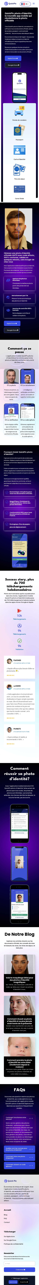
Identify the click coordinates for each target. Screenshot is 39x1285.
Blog (5, 1215)
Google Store (13, 65)
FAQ (5, 1218)
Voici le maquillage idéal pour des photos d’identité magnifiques (19, 980)
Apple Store (12, 58)
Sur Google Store (10, 1240)
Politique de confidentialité (13, 1244)
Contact (7, 1222)
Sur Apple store (9, 1236)
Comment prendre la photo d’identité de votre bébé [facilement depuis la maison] (19, 1063)
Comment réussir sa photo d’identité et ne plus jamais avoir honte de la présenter (19, 1021)
